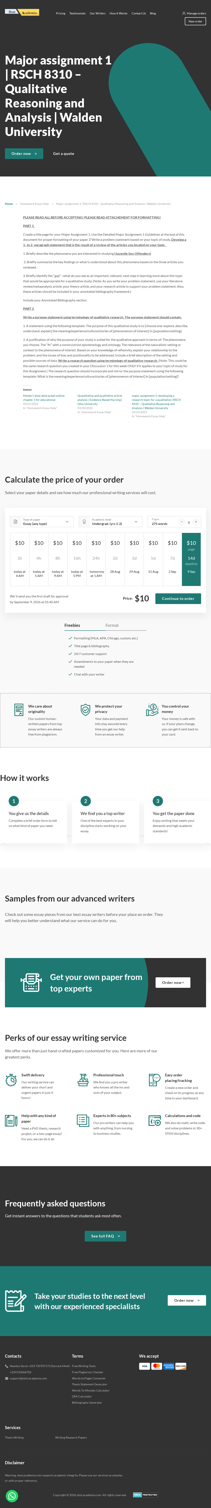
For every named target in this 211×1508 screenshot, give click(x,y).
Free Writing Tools (84, 1366)
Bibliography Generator (87, 1402)
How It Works (118, 13)
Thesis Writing (14, 1437)
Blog (153, 13)
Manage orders (196, 13)
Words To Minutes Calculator (91, 1390)
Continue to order (178, 598)
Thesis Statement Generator (89, 1384)
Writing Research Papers (71, 1437)
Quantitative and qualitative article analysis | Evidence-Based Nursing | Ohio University (99, 400)
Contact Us (139, 13)
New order (195, 21)
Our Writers (98, 13)
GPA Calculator (82, 1396)
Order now (21, 153)
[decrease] (182, 522)
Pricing (60, 13)
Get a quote (63, 153)
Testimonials (77, 13)
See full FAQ (102, 1236)
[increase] (196, 522)
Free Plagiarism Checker (87, 1372)
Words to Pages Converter (89, 1378)
